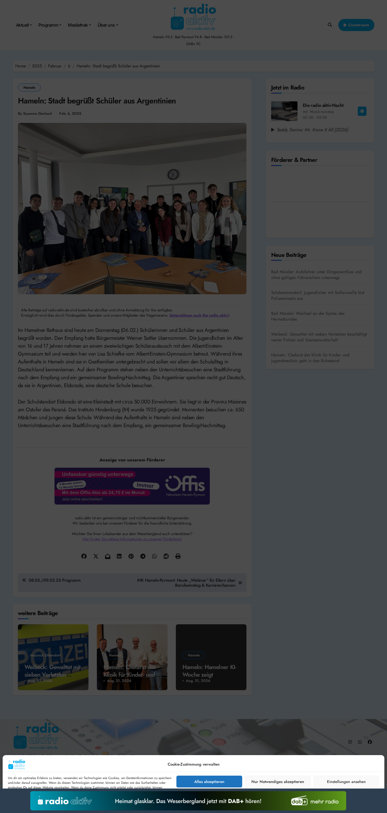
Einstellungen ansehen (346, 782)
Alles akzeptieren (209, 782)
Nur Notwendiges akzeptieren (277, 782)
